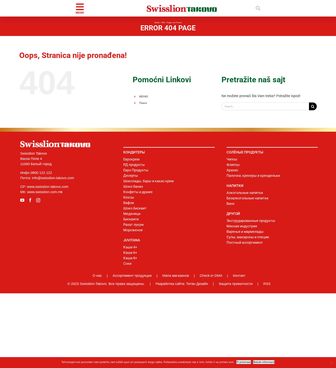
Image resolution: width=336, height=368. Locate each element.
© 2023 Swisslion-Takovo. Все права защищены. (106, 284)
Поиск (143, 102)
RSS (266, 284)
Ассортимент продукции (132, 276)
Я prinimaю (244, 362)
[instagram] (38, 200)
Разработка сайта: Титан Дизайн (182, 284)
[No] (331, 362)
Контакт (239, 276)
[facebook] (30, 200)
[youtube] (22, 200)
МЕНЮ (143, 96)
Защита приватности (236, 284)
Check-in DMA (211, 276)
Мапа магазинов (175, 276)
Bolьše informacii (263, 362)
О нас (97, 276)
